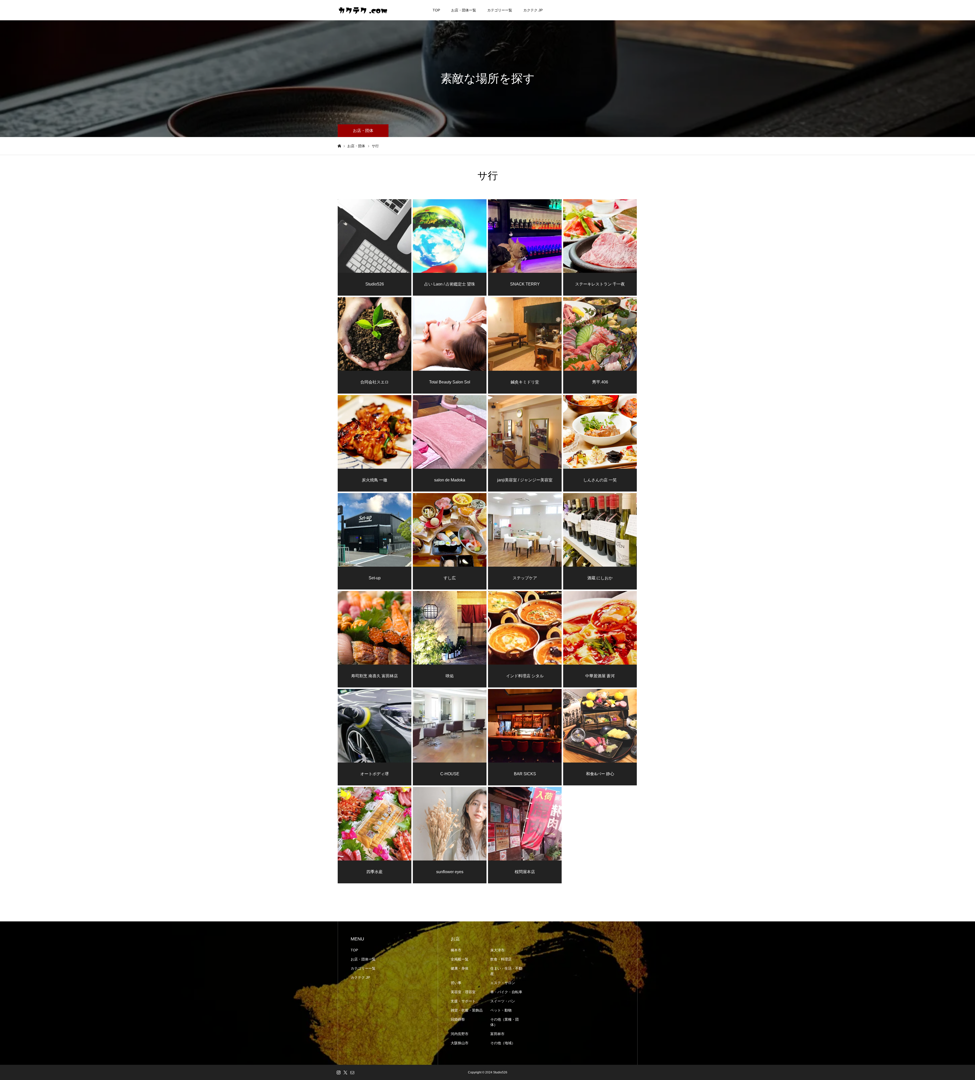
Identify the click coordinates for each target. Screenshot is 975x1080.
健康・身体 (459, 968)
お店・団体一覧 (463, 10)
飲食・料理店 (501, 959)
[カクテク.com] (363, 10)
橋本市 (456, 950)
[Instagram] (338, 1072)
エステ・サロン (502, 983)
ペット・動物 (501, 1010)
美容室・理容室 (463, 992)
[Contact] (352, 1072)
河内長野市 (459, 1034)
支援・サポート (463, 1001)
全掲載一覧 (459, 959)
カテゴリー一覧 (499, 10)
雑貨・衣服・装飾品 (467, 1010)
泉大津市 (497, 950)
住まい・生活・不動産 (506, 971)
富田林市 (497, 1034)
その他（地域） (502, 1043)
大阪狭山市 (459, 1043)
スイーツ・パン (502, 1001)
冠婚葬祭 (458, 1019)
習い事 (456, 983)
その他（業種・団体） (504, 1022)
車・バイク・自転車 (506, 992)
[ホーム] (339, 146)
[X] (345, 1072)
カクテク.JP (533, 10)
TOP (436, 10)
